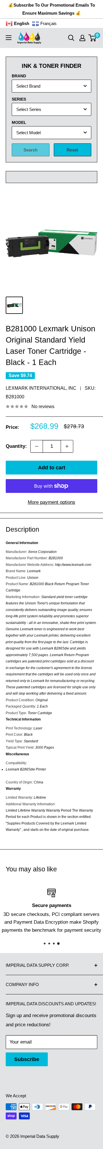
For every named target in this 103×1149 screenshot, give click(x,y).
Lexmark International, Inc (41, 388)
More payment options (51, 502)
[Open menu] (8, 37)
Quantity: (16, 446)
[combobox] (51, 86)
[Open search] (71, 38)
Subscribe (26, 1059)
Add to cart (51, 467)
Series (19, 99)
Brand (19, 76)
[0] (92, 37)
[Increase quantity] (67, 446)
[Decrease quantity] (37, 446)
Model (19, 122)
